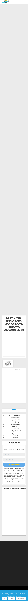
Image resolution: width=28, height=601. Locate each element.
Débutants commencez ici (15, 415)
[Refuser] (26, 595)
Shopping (15, 437)
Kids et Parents (15, 423)
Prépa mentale (15, 426)
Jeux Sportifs (15, 421)
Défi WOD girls (15, 432)
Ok (4, 598)
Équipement (15, 434)
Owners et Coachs (15, 424)
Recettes (15, 435)
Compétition (15, 428)
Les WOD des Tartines (15, 430)
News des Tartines (15, 419)
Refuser (11, 598)
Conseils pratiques (15, 417)
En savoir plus (21, 598)
